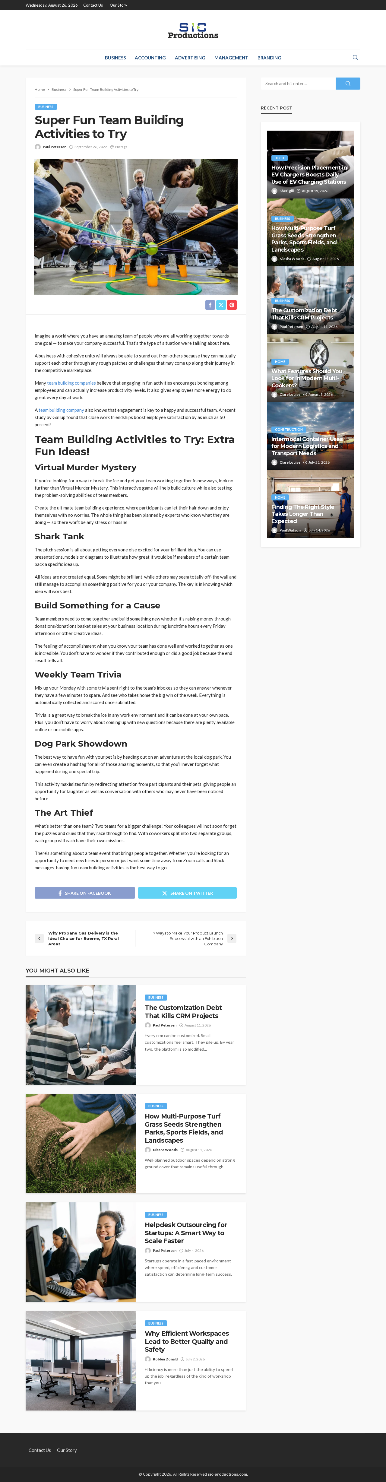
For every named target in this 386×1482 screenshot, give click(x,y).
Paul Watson (290, 530)
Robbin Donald (165, 1359)
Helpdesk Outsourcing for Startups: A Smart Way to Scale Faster (186, 1233)
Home (280, 361)
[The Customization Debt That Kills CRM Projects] (81, 1035)
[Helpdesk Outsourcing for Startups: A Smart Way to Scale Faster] (81, 1252)
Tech (279, 158)
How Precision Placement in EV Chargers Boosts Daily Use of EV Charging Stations (309, 174)
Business (115, 57)
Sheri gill (287, 191)
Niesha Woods (165, 1149)
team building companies (71, 383)
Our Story (118, 5)
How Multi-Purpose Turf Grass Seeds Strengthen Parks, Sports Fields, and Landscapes (184, 1128)
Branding (269, 57)
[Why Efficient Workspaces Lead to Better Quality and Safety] (81, 1361)
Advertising (190, 57)
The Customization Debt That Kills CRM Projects (183, 1011)
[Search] (355, 57)
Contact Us (93, 5)
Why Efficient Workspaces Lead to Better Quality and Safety (187, 1341)
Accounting (150, 57)
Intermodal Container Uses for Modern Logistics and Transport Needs (307, 446)
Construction (289, 429)
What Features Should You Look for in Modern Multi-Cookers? (306, 378)
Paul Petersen (54, 146)
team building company (61, 410)
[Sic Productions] (193, 29)
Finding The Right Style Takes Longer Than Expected (302, 514)
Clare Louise (290, 394)
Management (231, 57)
